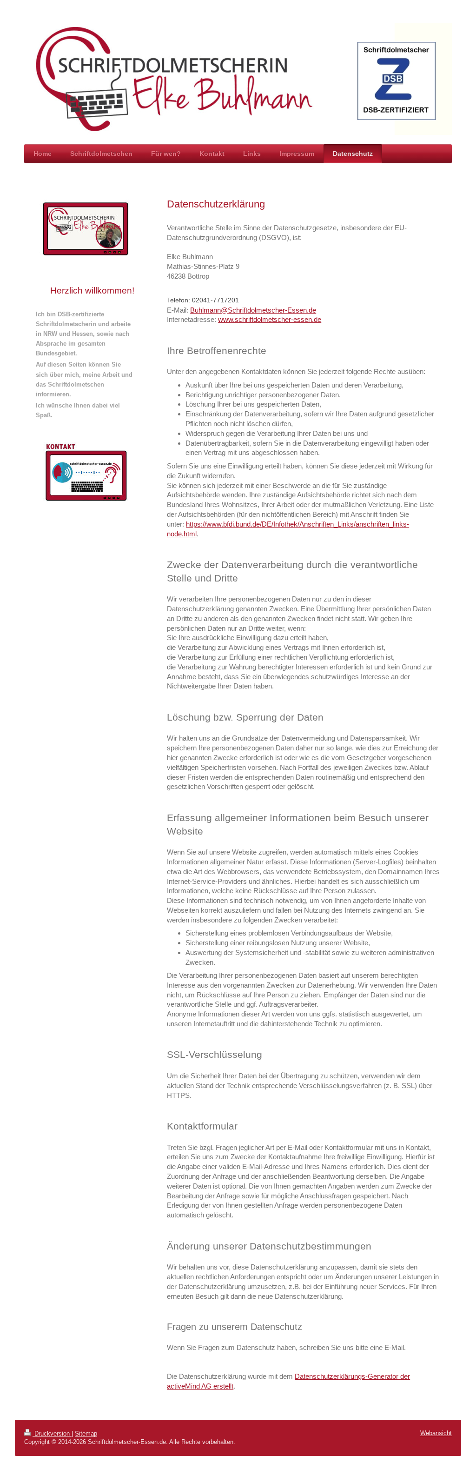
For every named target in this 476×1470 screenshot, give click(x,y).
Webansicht (436, 1433)
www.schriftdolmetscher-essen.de (269, 319)
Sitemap (86, 1433)
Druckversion (52, 1433)
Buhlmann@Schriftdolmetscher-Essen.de (253, 310)
